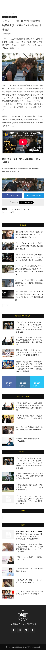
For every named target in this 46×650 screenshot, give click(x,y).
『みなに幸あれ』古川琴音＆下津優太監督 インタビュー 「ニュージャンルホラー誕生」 (29, 487)
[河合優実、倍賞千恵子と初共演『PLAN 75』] (8, 441)
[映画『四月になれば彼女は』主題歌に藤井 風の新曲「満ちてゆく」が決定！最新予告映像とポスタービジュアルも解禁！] (8, 547)
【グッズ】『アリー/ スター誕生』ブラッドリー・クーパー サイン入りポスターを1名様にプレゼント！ (29, 234)
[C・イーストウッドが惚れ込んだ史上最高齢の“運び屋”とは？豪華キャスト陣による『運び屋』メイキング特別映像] (8, 269)
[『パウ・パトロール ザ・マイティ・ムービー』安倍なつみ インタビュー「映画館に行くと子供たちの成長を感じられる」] (8, 499)
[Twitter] (26, 630)
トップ (4, 13)
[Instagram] (19, 630)
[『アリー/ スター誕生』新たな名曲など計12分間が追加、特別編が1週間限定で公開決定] (8, 246)
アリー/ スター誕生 (14, 209)
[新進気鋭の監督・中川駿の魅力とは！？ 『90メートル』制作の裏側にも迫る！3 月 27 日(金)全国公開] (8, 353)
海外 (15, 17)
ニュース (12, 13)
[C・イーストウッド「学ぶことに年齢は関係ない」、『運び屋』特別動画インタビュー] (8, 283)
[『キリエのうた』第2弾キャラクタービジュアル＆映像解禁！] (8, 583)
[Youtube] (32, 630)
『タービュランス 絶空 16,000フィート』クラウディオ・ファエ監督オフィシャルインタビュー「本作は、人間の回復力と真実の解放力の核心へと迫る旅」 (29, 327)
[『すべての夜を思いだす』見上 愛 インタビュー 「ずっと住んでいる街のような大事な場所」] (8, 476)
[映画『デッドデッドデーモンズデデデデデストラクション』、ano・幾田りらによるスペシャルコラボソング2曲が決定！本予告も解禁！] (8, 534)
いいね (9, 377)
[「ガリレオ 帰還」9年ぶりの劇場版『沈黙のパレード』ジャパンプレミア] (8, 419)
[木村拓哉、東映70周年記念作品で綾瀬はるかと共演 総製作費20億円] (8, 430)
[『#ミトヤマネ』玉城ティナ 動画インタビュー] (8, 560)
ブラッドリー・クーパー (29, 209)
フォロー (23, 377)
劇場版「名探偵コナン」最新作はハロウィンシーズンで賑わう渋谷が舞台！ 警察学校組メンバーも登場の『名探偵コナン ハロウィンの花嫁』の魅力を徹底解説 (29, 366)
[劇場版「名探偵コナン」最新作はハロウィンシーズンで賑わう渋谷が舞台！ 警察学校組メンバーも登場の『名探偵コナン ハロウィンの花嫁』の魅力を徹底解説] (8, 364)
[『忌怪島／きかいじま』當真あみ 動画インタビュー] (8, 571)
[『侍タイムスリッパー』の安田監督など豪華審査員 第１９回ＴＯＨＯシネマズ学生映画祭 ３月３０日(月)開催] (8, 340)
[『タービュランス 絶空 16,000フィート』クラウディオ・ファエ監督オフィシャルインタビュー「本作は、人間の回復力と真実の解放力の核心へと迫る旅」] (8, 325)
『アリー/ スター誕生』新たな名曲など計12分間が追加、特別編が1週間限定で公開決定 (29, 246)
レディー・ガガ (8, 212)
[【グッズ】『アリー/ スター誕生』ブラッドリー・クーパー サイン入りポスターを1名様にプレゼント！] (8, 234)
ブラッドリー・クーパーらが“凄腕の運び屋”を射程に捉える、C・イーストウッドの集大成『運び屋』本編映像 (29, 257)
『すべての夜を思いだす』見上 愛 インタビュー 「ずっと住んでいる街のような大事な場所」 (29, 475)
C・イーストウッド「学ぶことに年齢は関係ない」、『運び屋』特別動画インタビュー (29, 283)
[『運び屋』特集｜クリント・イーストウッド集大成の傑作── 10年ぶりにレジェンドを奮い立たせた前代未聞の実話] (8, 294)
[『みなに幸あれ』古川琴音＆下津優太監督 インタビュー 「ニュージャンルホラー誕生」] (8, 488)
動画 (11, 17)
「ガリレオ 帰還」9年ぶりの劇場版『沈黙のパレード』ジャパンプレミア (29, 418)
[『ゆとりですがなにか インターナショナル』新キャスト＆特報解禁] (8, 594)
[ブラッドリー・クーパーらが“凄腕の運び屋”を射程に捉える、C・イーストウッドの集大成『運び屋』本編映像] (8, 257)
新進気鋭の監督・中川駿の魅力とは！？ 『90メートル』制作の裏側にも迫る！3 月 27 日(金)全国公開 (29, 352)
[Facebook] (13, 630)
